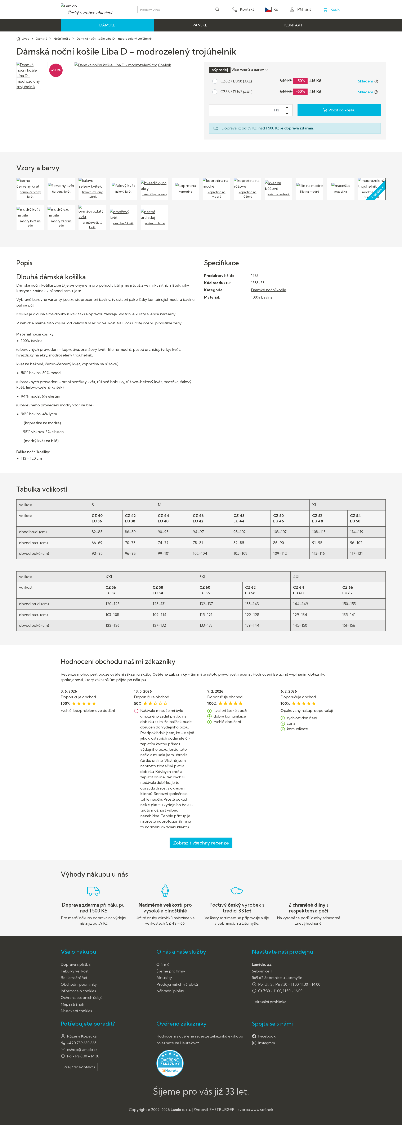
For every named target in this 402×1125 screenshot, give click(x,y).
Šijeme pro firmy (170, 971)
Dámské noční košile (268, 290)
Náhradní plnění (170, 991)
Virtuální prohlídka (270, 1002)
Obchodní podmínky (79, 984)
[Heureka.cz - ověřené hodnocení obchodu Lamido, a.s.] (170, 1063)
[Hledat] (217, 9)
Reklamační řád (74, 977)
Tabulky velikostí (75, 971)
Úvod (26, 38)
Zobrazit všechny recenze (201, 843)
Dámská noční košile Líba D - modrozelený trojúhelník (114, 38)
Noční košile (62, 38)
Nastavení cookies (76, 1011)
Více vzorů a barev (248, 69)
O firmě (162, 964)
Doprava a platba (75, 964)
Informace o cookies (78, 991)
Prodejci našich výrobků (177, 984)
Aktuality (164, 977)
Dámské (41, 38)
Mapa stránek (72, 1004)
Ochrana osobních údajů (82, 997)
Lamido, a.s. (181, 1109)
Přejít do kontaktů (79, 1067)
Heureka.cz (189, 1043)
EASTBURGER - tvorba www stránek (241, 1109)
